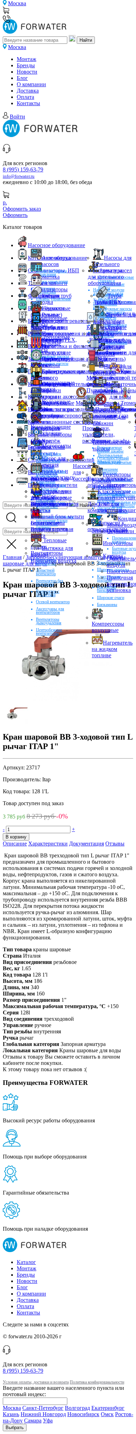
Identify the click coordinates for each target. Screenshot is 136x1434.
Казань (11, 1414)
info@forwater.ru (19, 176)
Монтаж (26, 59)
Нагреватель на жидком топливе (112, 649)
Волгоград (77, 1408)
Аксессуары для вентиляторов (50, 610)
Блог (22, 78)
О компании (31, 84)
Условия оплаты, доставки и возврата (36, 1382)
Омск (107, 1414)
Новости (27, 72)
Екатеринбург (107, 1408)
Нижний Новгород (43, 1414)
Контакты (28, 103)
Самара (32, 1420)
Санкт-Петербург (42, 1408)
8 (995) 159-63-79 (23, 169)
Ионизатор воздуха (53, 561)
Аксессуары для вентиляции (50, 482)
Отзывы (114, 844)
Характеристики (48, 844)
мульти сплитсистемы (48, 444)
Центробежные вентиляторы (49, 631)
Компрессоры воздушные (108, 627)
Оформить (15, 215)
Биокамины (107, 604)
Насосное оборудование (56, 245)
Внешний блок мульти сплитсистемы (57, 520)
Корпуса (108, 359)
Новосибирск (83, 1414)
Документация (86, 844)
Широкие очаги (110, 597)
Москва (17, 3)
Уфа (48, 1420)
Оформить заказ (22, 209)
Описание (15, 844)
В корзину (16, 837)
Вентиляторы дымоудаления (48, 621)
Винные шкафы (110, 441)
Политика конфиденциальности (97, 1382)
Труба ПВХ (107, 302)
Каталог (26, 1262)
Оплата (25, 97)
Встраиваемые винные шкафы (110, 449)
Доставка (28, 91)
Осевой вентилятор (53, 601)
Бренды (26, 65)
